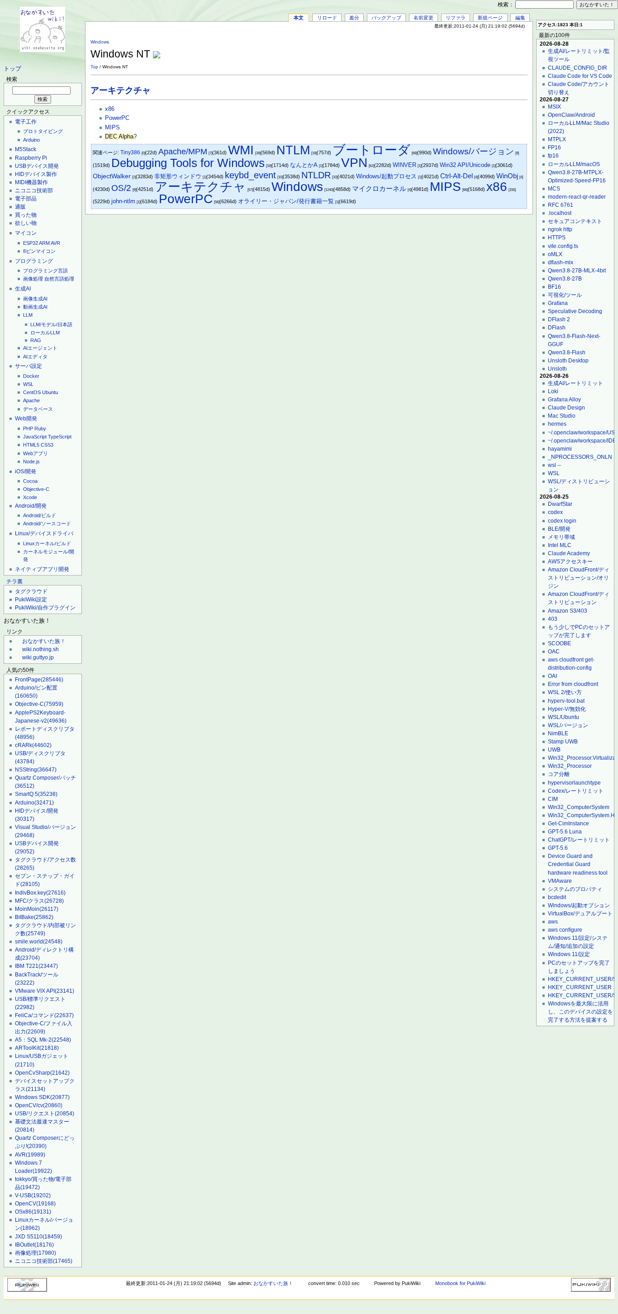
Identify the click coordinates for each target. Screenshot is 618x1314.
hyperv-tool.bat (566, 701)
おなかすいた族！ (44, 641)
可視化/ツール (565, 295)
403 (552, 619)
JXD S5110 (38, 1236)
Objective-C (36, 489)
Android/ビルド (39, 515)
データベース (38, 409)
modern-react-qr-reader (577, 197)
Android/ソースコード (47, 523)
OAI (552, 676)
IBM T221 (36, 966)
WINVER (404, 165)
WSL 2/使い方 (565, 692)
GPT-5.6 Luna (565, 831)
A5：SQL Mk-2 (43, 1040)
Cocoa (30, 481)
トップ (12, 69)
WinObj (507, 176)
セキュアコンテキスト (575, 221)
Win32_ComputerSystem (578, 807)
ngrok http (560, 229)
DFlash (557, 327)
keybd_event (250, 175)
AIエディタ (35, 356)
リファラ (456, 17)
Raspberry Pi (31, 158)
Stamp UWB (563, 741)
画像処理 (33, 278)
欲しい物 (26, 223)
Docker (31, 376)
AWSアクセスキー (570, 561)
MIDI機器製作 (31, 182)
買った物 (26, 215)
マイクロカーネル (379, 188)
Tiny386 (130, 152)
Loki (553, 391)
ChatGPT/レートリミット (579, 840)
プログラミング (34, 261)
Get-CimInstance (568, 823)
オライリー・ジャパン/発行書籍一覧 (286, 201)
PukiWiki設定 (31, 599)
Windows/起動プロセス (386, 176)
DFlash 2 (559, 319)
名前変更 (423, 17)
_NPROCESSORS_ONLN (580, 457)
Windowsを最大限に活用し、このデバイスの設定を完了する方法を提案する (580, 1011)
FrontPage (39, 679)
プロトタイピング (43, 131)
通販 (20, 207)
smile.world (38, 941)
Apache (31, 400)
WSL (28, 384)
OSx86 (33, 1212)
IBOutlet (34, 1245)
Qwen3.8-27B (565, 279)
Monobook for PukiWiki (460, 1283)
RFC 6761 (560, 205)
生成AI (23, 289)
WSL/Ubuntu (563, 717)
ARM (44, 243)
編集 (520, 17)
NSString (36, 769)
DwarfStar (560, 504)
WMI (241, 150)
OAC (554, 651)
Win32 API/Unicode (465, 165)
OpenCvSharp (42, 1073)
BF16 (554, 287)
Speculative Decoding (575, 311)
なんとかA (304, 165)
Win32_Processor (570, 766)
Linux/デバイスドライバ (44, 533)
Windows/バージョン (473, 151)
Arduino (31, 140)
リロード (327, 17)
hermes (557, 424)
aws (553, 922)
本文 (299, 17)
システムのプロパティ (575, 889)
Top (94, 66)
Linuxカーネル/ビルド (47, 543)
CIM (553, 799)
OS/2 (121, 188)
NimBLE (558, 733)
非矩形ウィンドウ (177, 176)
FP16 (554, 147)
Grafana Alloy (564, 399)
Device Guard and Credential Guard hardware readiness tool (578, 864)
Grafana (558, 303)
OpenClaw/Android (571, 115)
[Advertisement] (422, 49)
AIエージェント (40, 348)
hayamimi (560, 449)
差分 (354, 17)
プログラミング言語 (45, 270)
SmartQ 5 (36, 794)
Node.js (31, 461)
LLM (28, 315)
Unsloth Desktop (568, 360)
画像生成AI (35, 298)
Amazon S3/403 (567, 611)
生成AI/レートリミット (575, 383)
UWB (554, 750)
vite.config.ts (563, 246)
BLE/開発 (559, 529)
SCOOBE (559, 643)
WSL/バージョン (568, 725)
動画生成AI (35, 306)
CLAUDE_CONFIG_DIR (577, 68)
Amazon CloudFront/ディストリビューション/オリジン (578, 578)
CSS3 (47, 445)
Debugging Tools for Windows (188, 163)
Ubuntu (50, 392)
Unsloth (557, 369)
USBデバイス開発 (37, 166)
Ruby (40, 428)
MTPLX (557, 139)
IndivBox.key (40, 893)
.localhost (559, 213)
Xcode (30, 497)
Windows (99, 41)
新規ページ (490, 17)
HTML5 (31, 445)
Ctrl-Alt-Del (456, 176)
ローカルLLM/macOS (574, 164)
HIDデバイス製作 (36, 174)
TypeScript (59, 436)
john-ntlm (123, 201)
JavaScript (35, 436)
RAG (35, 340)
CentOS (32, 392)
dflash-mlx (560, 262)
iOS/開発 (25, 471)
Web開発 (26, 418)
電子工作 (26, 122)
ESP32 (30, 243)
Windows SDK (42, 1097)
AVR (55, 243)
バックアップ (386, 17)
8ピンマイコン (39, 251)
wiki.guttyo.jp (38, 657)
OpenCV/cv (38, 1105)
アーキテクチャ (120, 90)
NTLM (293, 150)
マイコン (26, 233)
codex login (562, 521)
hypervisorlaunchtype (574, 783)
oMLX (555, 254)
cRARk (33, 745)
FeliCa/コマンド (44, 1015)
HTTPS (557, 237)
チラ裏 (14, 581)
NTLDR (316, 175)
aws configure (565, 930)
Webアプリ (35, 453)
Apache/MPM (182, 151)
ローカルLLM (45, 332)
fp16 (553, 155)
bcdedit (557, 897)
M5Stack (25, 149)
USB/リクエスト (44, 1113)
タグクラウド (31, 591)
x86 (109, 109)
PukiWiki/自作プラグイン (45, 608)
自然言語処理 (59, 278)
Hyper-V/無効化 (567, 709)
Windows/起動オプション (579, 905)
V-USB (33, 1195)
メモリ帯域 (561, 537)
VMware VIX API (44, 991)
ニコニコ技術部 (34, 190)
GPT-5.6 (558, 848)
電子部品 (26, 198)
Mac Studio (561, 416)
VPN (354, 163)
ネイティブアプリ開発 (42, 569)
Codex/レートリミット (576, 791)
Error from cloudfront (573, 684)
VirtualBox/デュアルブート (580, 913)
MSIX (554, 107)
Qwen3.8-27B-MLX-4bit (577, 270)
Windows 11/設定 (569, 954)
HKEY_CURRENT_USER (580, 987)
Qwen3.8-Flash (566, 352)
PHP (28, 428)
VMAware (560, 881)
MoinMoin (36, 909)
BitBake (34, 917)
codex (555, 512)
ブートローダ (371, 150)
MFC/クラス (39, 901)
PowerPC (117, 118)
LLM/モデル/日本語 (51, 324)
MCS (554, 189)
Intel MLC (559, 545)
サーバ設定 (28, 366)
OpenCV (35, 1203)
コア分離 (559, 774)
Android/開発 (31, 506)
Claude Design (566, 408)
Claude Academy (569, 553)
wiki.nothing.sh (40, 649)
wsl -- (554, 465)
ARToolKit (37, 1048)
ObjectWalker (112, 176)
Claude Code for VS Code (580, 76)
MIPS (112, 127)
